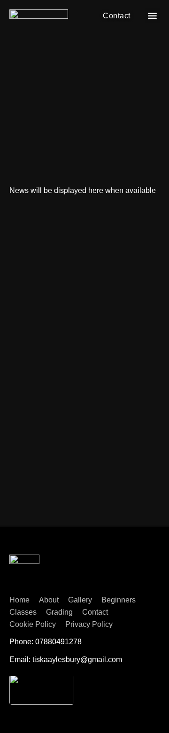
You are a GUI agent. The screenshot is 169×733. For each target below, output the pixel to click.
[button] (152, 15)
